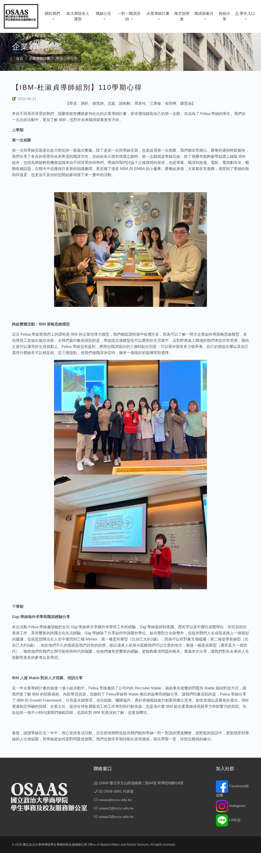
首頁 (19, 58)
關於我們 (52, 13)
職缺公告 (103, 13)
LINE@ (234, 820)
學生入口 (247, 13)
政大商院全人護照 (78, 16)
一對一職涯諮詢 (129, 16)
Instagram (236, 806)
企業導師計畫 (158, 13)
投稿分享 (224, 16)
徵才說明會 (181, 16)
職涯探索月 (204, 13)
